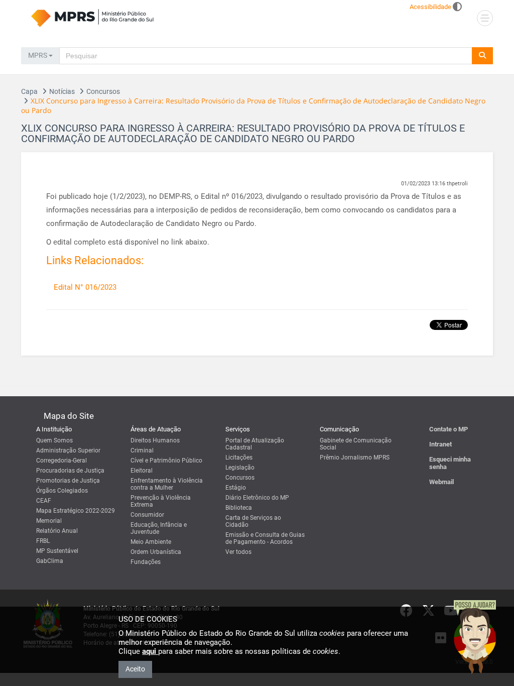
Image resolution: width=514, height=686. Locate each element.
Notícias (62, 91)
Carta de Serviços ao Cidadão (253, 521)
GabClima (49, 560)
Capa (29, 91)
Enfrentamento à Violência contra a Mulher (167, 484)
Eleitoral (142, 470)
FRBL (43, 540)
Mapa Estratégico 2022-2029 (75, 510)
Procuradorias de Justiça (70, 470)
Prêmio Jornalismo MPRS (355, 457)
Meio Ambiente (151, 541)
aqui (150, 651)
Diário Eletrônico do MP (257, 497)
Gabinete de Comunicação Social (356, 444)
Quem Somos (54, 440)
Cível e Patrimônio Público (166, 460)
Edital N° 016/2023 (85, 287)
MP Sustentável (57, 550)
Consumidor (147, 514)
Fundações (146, 561)
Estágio (235, 487)
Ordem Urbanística (156, 551)
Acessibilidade (430, 7)
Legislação (239, 467)
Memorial (49, 520)
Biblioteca (238, 507)
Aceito (135, 669)
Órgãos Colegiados (62, 490)
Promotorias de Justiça (68, 480)
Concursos (103, 91)
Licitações (238, 457)
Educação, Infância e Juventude (159, 528)
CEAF (43, 500)
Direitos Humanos (155, 440)
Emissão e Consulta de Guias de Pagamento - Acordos (265, 538)
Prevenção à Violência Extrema (161, 501)
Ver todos (238, 551)
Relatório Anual (57, 530)
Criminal (142, 450)
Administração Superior (68, 450)
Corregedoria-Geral (61, 460)
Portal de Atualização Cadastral (254, 444)
